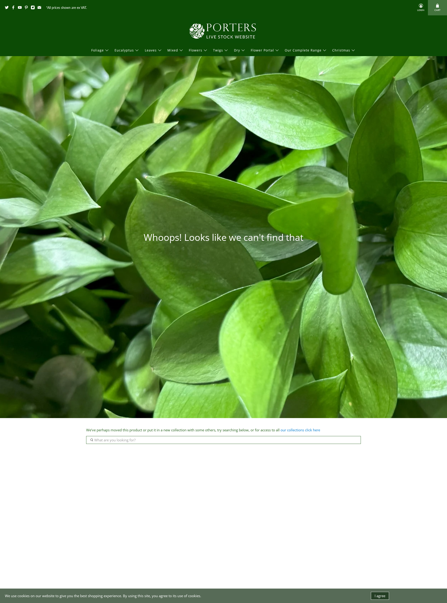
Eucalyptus (124, 50)
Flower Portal (262, 50)
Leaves (151, 50)
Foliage (97, 50)
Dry (237, 50)
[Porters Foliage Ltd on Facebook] (14, 8)
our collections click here (300, 430)
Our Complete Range (303, 50)
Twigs (218, 50)
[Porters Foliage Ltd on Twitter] (8, 8)
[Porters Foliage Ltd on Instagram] (34, 8)
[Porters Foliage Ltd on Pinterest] (27, 8)
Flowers (195, 50)
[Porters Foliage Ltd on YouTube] (21, 8)
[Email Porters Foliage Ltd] (40, 8)
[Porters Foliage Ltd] (223, 31)
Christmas (341, 50)
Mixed (172, 50)
